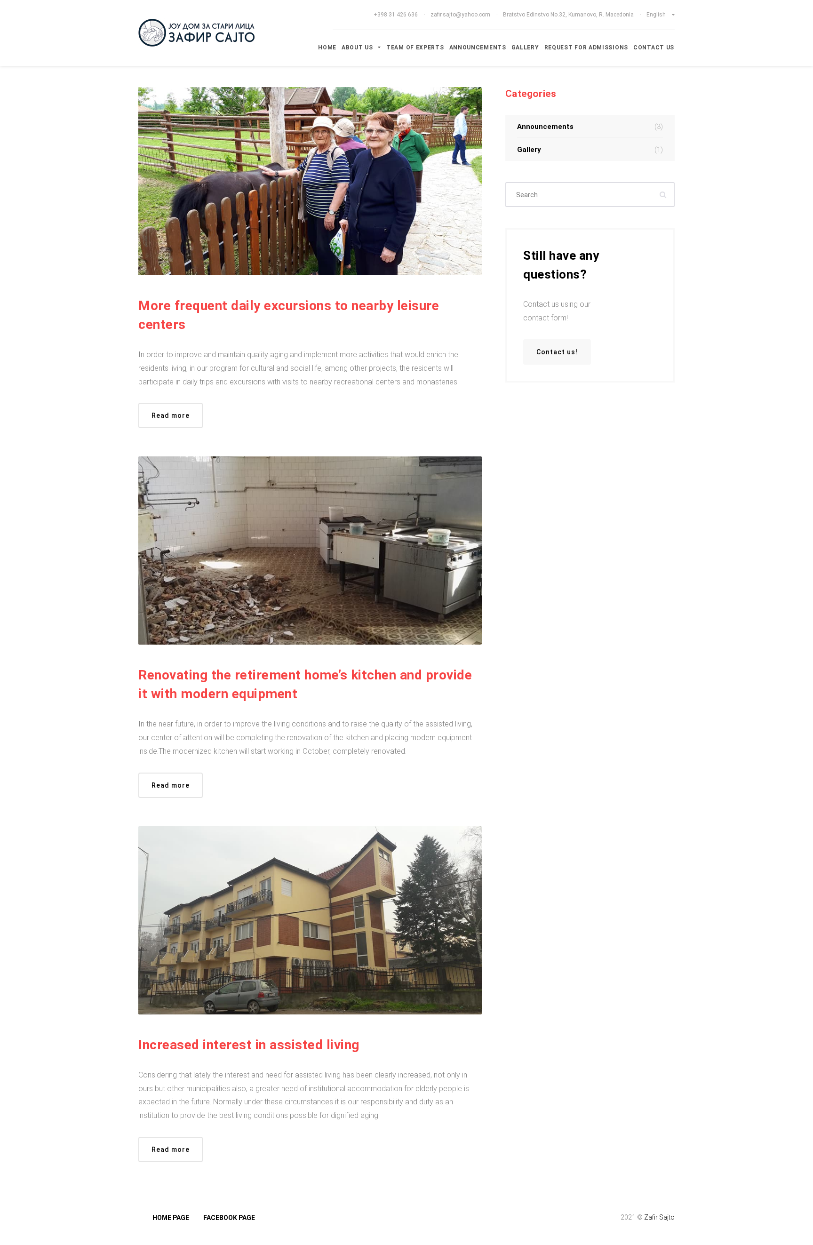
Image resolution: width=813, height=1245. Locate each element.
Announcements (477, 47)
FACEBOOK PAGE (229, 1217)
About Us (358, 47)
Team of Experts (415, 47)
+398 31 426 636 (396, 14)
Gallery (525, 47)
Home (327, 47)
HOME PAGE (170, 1217)
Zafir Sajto (659, 1217)
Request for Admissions (586, 47)
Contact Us (653, 47)
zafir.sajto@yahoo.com (460, 14)
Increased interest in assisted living (248, 1045)
